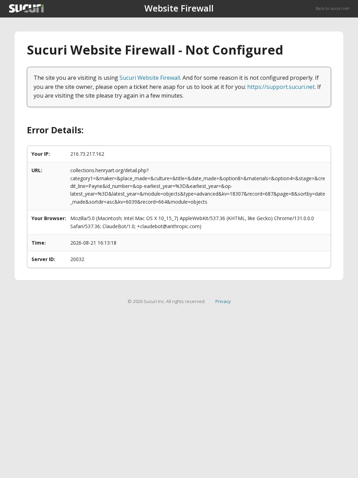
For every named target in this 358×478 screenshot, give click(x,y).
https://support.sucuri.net (281, 87)
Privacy (223, 301)
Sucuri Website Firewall (150, 78)
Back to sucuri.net (332, 8)
